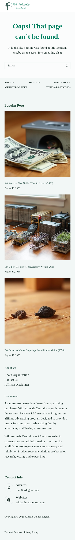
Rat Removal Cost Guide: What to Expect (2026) (29, 183)
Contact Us (34, 82)
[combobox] (34, 65)
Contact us (11, 379)
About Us (9, 82)
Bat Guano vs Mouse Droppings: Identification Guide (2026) (35, 350)
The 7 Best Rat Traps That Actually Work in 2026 (29, 266)
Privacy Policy (62, 82)
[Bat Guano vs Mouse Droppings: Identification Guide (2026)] (37, 311)
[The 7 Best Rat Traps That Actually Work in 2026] (37, 227)
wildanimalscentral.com (30, 502)
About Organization (17, 375)
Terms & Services (13, 532)
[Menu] (68, 6)
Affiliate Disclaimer (16, 87)
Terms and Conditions (58, 87)
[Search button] (67, 65)
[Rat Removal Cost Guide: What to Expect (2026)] (37, 144)
